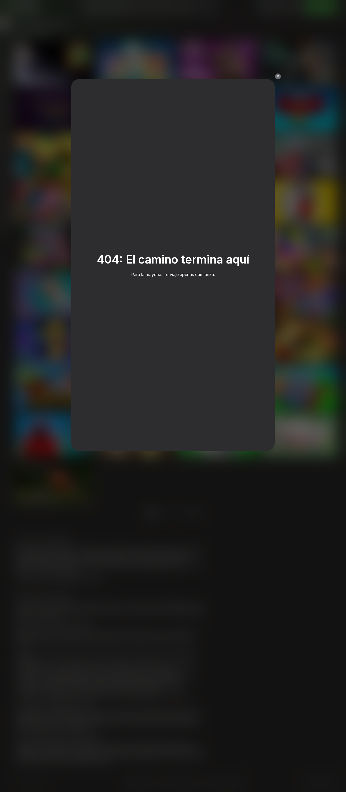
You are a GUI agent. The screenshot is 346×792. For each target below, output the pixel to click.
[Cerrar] (278, 76)
